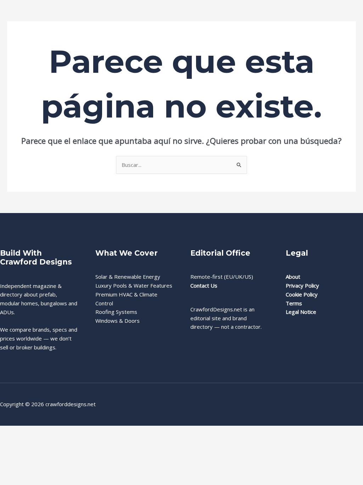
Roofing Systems (116, 311)
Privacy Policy (302, 285)
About (293, 276)
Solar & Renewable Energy (127, 276)
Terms (294, 303)
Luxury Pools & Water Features (133, 285)
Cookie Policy (302, 294)
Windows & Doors (117, 320)
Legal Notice (301, 311)
